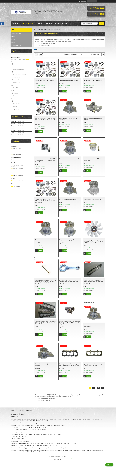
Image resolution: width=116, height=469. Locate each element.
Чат (111, 465)
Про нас (40, 23)
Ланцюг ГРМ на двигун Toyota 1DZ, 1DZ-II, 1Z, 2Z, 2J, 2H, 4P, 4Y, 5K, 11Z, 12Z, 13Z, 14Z (93, 282)
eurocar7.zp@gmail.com (19, 180)
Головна (15, 23)
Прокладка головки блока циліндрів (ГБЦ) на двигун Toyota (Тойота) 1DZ (69, 364)
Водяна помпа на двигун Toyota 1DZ (69, 199)
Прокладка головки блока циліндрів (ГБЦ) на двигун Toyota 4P (93, 364)
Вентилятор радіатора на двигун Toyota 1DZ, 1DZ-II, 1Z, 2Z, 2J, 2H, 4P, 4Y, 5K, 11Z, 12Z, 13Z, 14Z (93, 241)
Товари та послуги (27, 23)
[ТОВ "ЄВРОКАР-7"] (21, 11)
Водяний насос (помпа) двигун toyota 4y (69, 159)
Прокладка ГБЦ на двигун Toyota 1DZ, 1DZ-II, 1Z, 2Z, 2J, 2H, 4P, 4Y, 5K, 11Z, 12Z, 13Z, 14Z (45, 322)
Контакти (49, 23)
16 (98, 387)
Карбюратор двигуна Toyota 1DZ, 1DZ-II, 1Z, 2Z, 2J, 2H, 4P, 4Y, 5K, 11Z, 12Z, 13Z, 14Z (69, 322)
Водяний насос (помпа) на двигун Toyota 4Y (44, 364)
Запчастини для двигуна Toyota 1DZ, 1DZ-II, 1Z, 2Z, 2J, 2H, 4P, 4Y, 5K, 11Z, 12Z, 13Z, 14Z (45, 201)
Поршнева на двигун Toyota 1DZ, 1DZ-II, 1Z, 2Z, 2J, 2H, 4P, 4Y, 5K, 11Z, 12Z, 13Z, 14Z (45, 160)
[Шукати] (101, 23)
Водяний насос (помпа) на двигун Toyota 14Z (92, 118)
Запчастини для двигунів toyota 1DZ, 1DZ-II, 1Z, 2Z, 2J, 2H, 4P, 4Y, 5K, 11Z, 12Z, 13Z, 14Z (45, 119)
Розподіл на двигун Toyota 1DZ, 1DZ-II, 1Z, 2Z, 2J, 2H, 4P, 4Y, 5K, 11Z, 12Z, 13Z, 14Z (45, 282)
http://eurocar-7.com (18, 175)
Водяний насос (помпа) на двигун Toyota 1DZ (68, 118)
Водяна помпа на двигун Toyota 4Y (44, 240)
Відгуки (13, 42)
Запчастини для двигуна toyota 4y (92, 80)
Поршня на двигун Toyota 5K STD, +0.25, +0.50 (92, 159)
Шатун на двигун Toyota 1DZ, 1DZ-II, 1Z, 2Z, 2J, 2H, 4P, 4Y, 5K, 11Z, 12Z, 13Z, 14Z (69, 282)
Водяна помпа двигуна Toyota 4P (92, 199)
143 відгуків (83, 1)
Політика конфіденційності (68, 458)
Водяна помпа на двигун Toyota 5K (68, 240)
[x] (36, 49)
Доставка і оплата (61, 23)
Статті (13, 36)
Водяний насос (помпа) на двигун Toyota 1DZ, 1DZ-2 (92, 325)
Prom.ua (65, 456)
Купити (40, 91)
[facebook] (35, 49)
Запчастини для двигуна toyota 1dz (44, 80)
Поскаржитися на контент (56, 458)
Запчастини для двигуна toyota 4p (68, 80)
